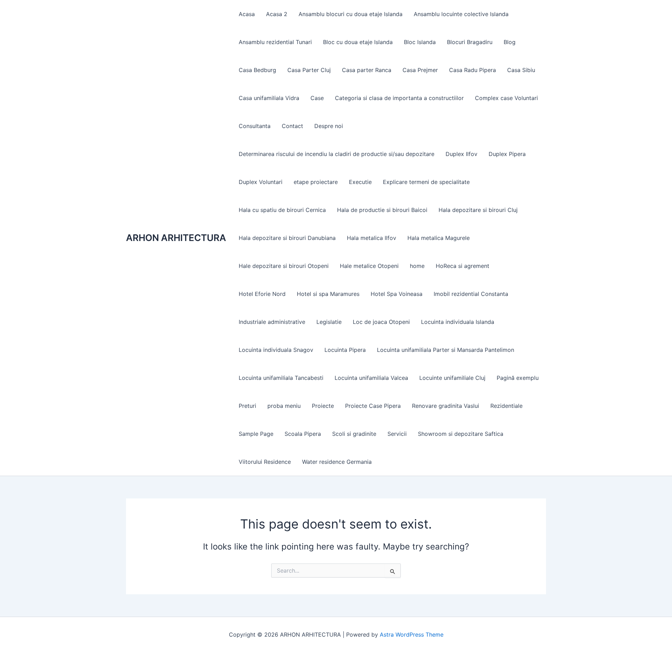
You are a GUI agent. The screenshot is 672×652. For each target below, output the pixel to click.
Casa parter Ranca (366, 69)
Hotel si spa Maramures (328, 293)
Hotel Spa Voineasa (396, 293)
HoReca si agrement (462, 265)
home (417, 265)
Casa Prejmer (420, 69)
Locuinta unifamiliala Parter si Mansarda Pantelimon (445, 349)
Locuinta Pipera (345, 349)
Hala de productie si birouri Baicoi (382, 209)
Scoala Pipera (303, 433)
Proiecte (323, 405)
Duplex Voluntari (260, 181)
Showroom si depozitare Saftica (460, 433)
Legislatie (329, 321)
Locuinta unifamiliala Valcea (371, 377)
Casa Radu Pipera (472, 69)
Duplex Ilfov (461, 153)
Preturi (247, 405)
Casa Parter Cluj (309, 69)
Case (317, 97)
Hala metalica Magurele (438, 237)
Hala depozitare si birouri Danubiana (287, 237)
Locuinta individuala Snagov (276, 349)
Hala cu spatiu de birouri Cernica (282, 209)
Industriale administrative (272, 321)
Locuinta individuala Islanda (457, 321)
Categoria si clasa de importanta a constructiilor (399, 97)
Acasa (247, 13)
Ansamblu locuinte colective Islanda (461, 13)
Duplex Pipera (507, 153)
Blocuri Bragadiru (469, 41)
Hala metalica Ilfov (371, 237)
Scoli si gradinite (354, 433)
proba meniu (284, 405)
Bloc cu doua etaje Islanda (358, 41)
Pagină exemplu (518, 377)
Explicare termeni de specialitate (426, 181)
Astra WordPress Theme (411, 634)
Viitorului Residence (265, 461)
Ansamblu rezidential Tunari (275, 41)
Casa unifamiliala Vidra (269, 97)
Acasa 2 (276, 13)
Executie (360, 181)
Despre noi (328, 125)
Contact (292, 125)
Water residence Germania (337, 461)
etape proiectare (316, 181)
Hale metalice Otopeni (369, 265)
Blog (510, 41)
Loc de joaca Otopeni (381, 321)
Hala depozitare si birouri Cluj (478, 209)
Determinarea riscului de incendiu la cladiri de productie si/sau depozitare (336, 153)
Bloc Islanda (420, 41)
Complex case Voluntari (506, 97)
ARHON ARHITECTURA (176, 237)
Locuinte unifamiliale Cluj (452, 377)
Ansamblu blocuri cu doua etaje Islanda (350, 13)
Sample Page (256, 433)
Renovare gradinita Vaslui (445, 405)
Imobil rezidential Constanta (471, 293)
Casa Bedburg (257, 69)
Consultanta (255, 125)
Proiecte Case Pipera (373, 405)
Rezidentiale (506, 405)
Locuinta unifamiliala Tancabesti (281, 377)
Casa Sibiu (521, 69)
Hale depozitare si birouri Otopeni (284, 265)
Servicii (397, 433)
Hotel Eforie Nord (262, 293)
